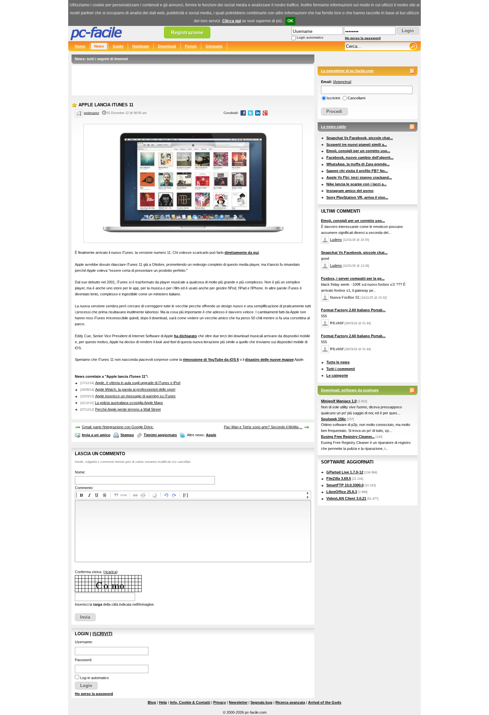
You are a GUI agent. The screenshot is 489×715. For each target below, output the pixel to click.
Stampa (127, 435)
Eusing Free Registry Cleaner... (348, 437)
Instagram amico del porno (350, 191)
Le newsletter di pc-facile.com (347, 71)
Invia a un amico (96, 435)
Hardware (140, 46)
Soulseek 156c (333, 419)
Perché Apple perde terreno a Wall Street (128, 409)
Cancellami (356, 98)
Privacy (219, 702)
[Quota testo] (115, 495)
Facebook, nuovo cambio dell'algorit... (360, 157)
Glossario (214, 46)
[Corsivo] (88, 495)
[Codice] (123, 495)
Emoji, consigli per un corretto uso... (358, 151)
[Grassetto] (81, 495)
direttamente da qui (242, 253)
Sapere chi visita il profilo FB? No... (357, 171)
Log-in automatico (94, 678)
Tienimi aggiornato (160, 435)
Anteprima (342, 82)
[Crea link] (135, 495)
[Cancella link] (142, 495)
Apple (211, 435)
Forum (191, 46)
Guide (118, 46)
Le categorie (337, 375)
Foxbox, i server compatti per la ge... (353, 278)
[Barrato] (104, 495)
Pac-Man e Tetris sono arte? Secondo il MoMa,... (263, 427)
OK (290, 21)
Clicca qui (231, 21)
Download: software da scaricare (350, 390)
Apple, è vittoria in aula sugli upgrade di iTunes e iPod (137, 383)
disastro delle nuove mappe (269, 359)
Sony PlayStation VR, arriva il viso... (357, 197)
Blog (152, 702)
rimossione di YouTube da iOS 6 (211, 359)
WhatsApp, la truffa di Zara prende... (358, 164)
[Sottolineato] (96, 495)
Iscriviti (102, 633)
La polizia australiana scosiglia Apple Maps (129, 403)
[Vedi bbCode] (185, 495)
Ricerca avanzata (290, 702)
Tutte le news (338, 362)
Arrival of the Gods (324, 702)
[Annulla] (166, 495)
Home (80, 46)
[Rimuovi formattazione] (154, 495)
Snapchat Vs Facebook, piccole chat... (359, 138)
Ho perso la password (363, 38)
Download (167, 46)
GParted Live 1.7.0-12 (344, 472)
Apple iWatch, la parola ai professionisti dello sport (135, 389)
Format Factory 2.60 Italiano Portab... (353, 310)
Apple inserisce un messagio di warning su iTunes (135, 396)
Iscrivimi (333, 98)
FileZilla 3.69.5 (338, 478)
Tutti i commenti (340, 369)
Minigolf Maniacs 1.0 (339, 401)
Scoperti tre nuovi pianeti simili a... (356, 145)
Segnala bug (261, 702)
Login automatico (310, 37)
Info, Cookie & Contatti (190, 702)
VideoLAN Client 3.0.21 (346, 498)
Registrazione (187, 32)
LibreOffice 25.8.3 (341, 492)
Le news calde (333, 127)
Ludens (336, 240)
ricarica (110, 572)
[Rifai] (173, 495)
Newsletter (238, 702)
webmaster (91, 113)
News (99, 46)
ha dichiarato (185, 336)
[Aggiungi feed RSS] (412, 71)
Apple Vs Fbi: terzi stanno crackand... (359, 177)
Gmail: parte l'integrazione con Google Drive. (118, 427)
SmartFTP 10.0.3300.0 (345, 485)
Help (163, 702)
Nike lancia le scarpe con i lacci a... (356, 184)
